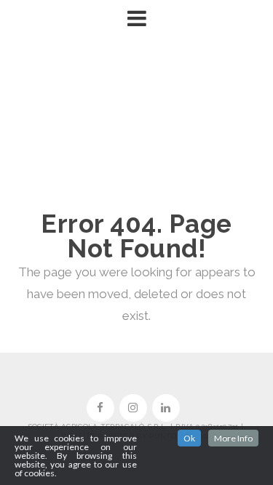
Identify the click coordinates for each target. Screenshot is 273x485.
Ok (189, 438)
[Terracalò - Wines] (136, 123)
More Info (233, 438)
